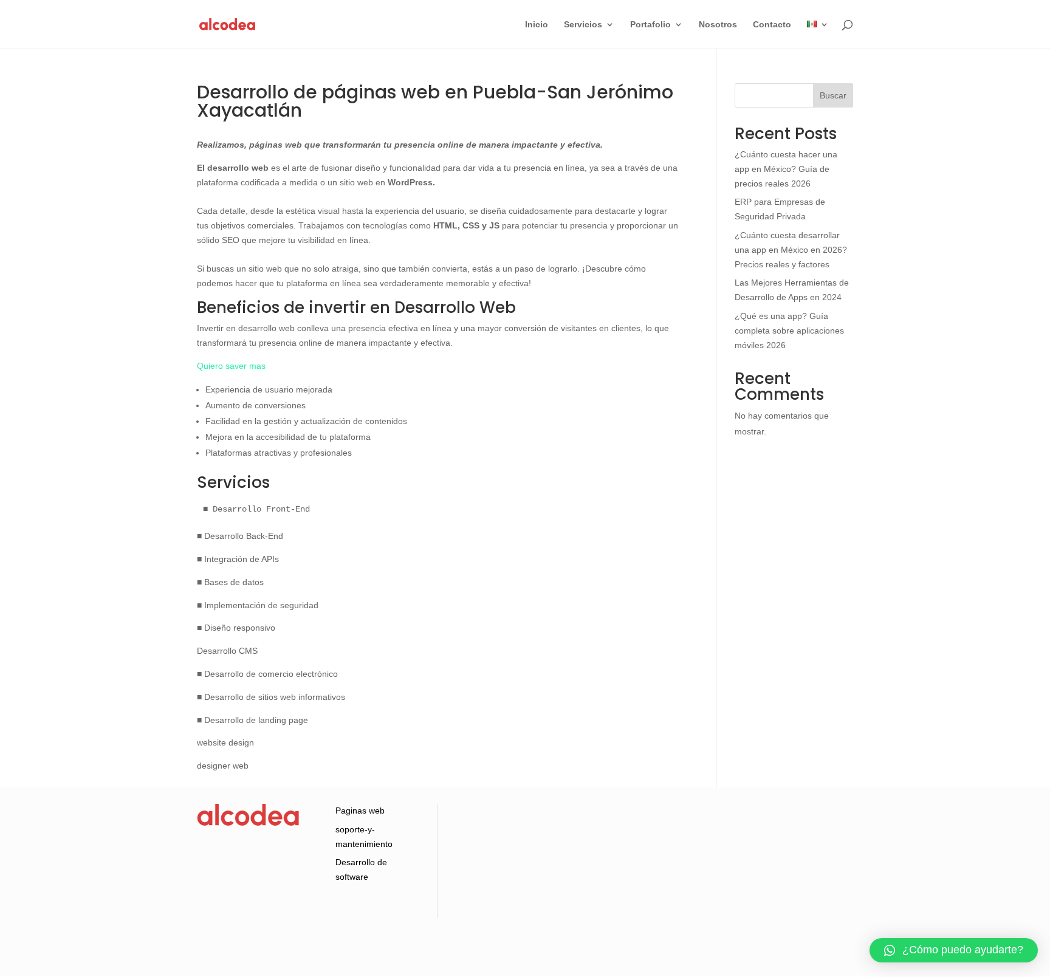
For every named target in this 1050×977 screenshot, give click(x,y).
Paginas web (360, 810)
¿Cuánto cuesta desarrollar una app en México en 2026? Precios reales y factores (791, 249)
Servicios (583, 24)
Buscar (833, 95)
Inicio (536, 24)
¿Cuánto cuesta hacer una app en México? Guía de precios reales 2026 (786, 168)
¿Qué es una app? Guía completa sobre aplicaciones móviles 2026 (789, 330)
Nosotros (718, 24)
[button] (954, 950)
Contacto (772, 24)
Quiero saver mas (231, 366)
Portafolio (650, 24)
